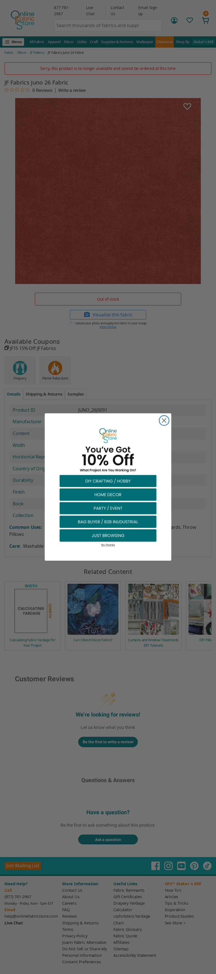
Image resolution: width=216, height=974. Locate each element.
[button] (108, 481)
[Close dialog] (164, 420)
